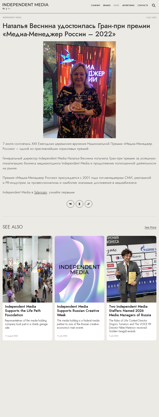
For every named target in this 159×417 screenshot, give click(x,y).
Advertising (128, 5)
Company (95, 5)
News (116, 5)
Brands (107, 5)
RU (4, 9)
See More (150, 227)
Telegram (40, 192)
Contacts (143, 5)
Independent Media (25, 4)
